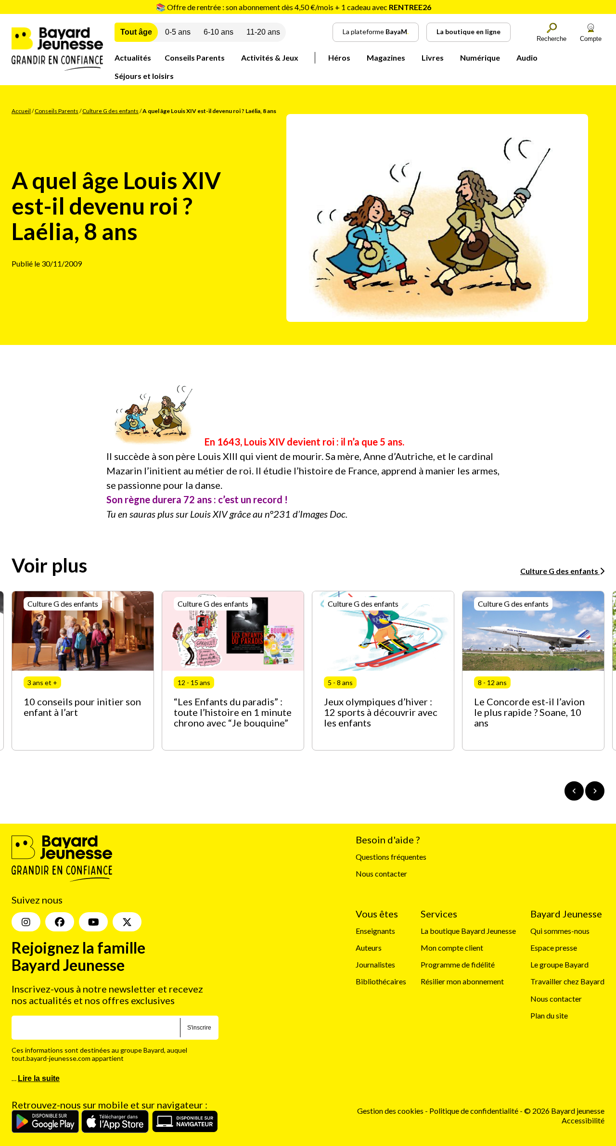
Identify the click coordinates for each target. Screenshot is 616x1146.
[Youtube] (93, 921)
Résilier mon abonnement (462, 981)
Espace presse (553, 947)
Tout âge (136, 32)
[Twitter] (127, 921)
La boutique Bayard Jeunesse (468, 930)
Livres (433, 57)
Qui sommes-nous (560, 930)
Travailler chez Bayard (567, 981)
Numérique (480, 57)
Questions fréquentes (391, 856)
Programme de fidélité (458, 964)
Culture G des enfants (110, 111)
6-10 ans (218, 32)
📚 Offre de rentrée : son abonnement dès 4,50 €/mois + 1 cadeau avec (293, 7)
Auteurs (369, 947)
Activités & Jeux (269, 57)
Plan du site (549, 1015)
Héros (339, 57)
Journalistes (375, 964)
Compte (591, 38)
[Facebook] (59, 921)
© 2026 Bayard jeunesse (564, 1110)
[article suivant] (594, 791)
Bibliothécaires (381, 981)
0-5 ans (178, 32)
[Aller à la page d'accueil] (57, 67)
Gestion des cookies (390, 1110)
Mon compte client (452, 947)
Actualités (133, 57)
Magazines (386, 57)
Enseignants (375, 930)
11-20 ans (263, 32)
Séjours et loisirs (144, 75)
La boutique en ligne (468, 31)
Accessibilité (583, 1120)
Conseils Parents (195, 57)
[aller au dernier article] (574, 791)
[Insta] (26, 921)
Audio (527, 57)
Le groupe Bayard (559, 964)
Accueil (21, 111)
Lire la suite (39, 1078)
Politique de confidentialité (474, 1110)
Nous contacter (381, 873)
